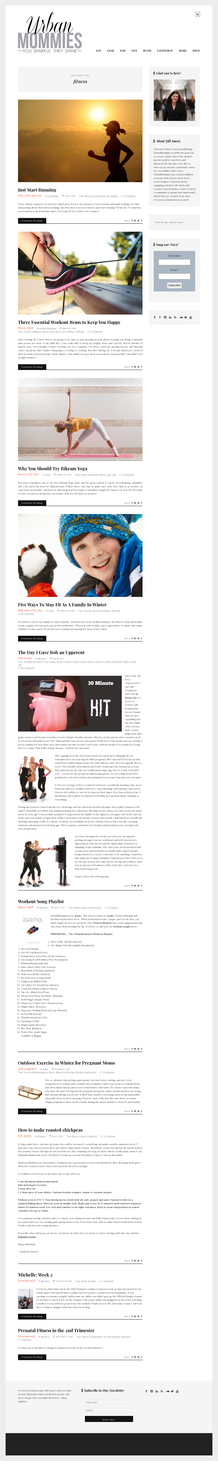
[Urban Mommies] (50, 52)
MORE (183, 50)
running (113, 196)
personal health (98, 196)
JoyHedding (53, 196)
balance (40, 661)
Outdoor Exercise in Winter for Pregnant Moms (66, 1063)
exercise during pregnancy (36, 1072)
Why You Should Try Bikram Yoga (52, 468)
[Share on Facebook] (132, 220)
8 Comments (129, 196)
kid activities (104, 610)
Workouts (79, 331)
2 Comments (108, 1072)
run (107, 196)
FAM (122, 50)
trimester (79, 1072)
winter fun (115, 610)
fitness (87, 196)
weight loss (92, 1136)
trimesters (125, 1336)
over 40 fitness (67, 331)
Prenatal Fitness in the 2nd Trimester (56, 1330)
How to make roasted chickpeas (50, 1130)
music (83, 907)
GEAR (110, 50)
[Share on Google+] (142, 220)
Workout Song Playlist (41, 901)
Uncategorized (26, 1280)
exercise (27, 331)
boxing (52, 661)
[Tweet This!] (135, 220)
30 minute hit (30, 661)
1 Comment (113, 907)
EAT (98, 50)
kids (26, 610)
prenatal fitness (96, 1336)
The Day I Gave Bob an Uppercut (51, 652)
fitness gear (54, 331)
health (28, 658)
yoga (108, 474)
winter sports (90, 1072)
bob (46, 661)
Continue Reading (32, 220)
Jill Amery (42, 658)
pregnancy (30, 1068)
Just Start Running (37, 190)
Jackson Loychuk (102, 661)
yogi (114, 474)
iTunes (37, 1035)
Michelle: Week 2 (35, 1275)
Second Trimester (112, 1336)
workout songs (94, 907)
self (40, 195)
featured (83, 661)
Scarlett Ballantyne (47, 328)
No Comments (27, 614)
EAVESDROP (165, 50)
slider (126, 661)
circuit (59, 661)
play (33, 195)
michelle (92, 1281)
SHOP (196, 50)
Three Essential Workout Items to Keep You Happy (69, 322)
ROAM (147, 50)
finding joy (37, 331)
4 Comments (96, 331)
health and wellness (96, 474)
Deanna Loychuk (71, 661)
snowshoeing (68, 1072)
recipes (82, 1136)
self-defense (117, 661)
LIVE (134, 50)
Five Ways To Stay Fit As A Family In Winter (62, 604)
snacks (27, 1135)
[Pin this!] (138, 220)
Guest (47, 474)
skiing (58, 1072)
